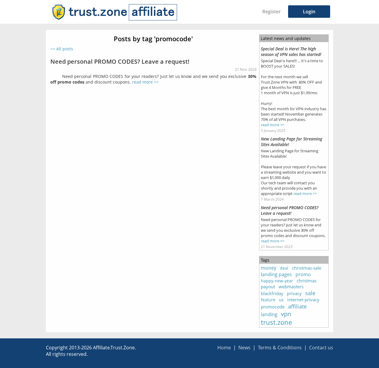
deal (284, 268)
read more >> (145, 82)
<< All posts (61, 49)
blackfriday (272, 293)
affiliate (297, 306)
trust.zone (276, 322)
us (281, 300)
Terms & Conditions (280, 347)
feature (268, 300)
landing (269, 314)
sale (310, 293)
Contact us (321, 347)
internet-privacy (303, 300)
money (268, 268)
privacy (294, 293)
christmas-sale (306, 268)
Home (224, 347)
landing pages (276, 274)
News (244, 347)
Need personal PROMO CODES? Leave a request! (120, 61)
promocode (273, 307)
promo (303, 274)
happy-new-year (277, 281)
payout (268, 286)
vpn (286, 314)
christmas (307, 281)
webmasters (291, 286)
